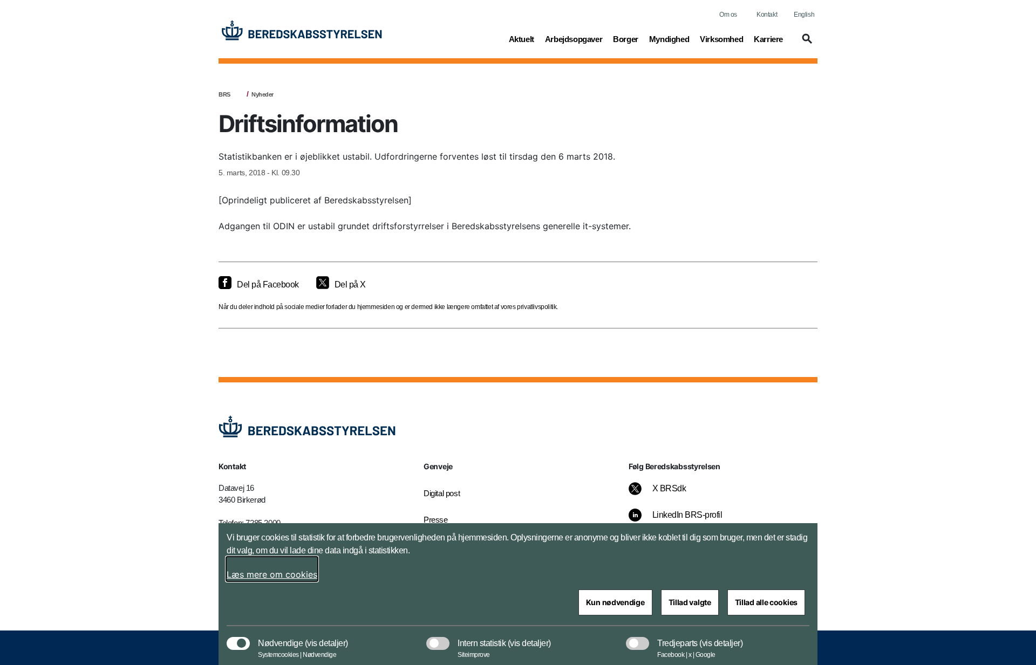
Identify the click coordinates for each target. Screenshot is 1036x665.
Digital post (442, 493)
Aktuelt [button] (521, 39)
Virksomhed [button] (721, 39)
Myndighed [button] (669, 39)
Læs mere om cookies (272, 574)
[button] (805, 44)
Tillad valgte (690, 602)
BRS (224, 94)
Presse (436, 519)
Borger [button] (625, 39)
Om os (728, 14)
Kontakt (766, 14)
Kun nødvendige (615, 602)
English (804, 14)
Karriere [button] (768, 39)
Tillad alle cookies (766, 602)
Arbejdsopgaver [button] (573, 39)
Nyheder (262, 94)
